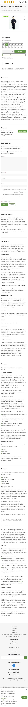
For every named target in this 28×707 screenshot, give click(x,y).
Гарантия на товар (14, 647)
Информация (14, 639)
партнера (20, 581)
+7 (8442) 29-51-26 (14, 672)
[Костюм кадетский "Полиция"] (14, 22)
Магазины (14, 632)
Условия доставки (14, 645)
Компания (14, 626)
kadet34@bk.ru (15, 675)
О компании (14, 628)
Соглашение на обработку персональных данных (14, 634)
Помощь (14, 642)
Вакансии (14, 630)
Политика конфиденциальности (14, 636)
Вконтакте (13, 665)
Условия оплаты (14, 643)
